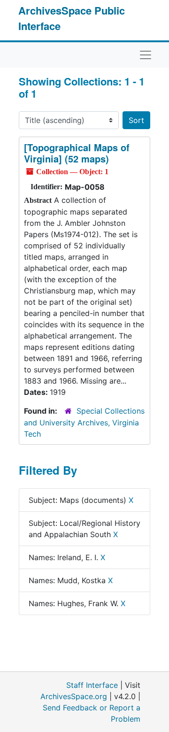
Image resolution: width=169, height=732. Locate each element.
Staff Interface (92, 685)
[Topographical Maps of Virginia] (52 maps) (77, 152)
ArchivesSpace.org (73, 696)
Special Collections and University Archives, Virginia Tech (84, 422)
